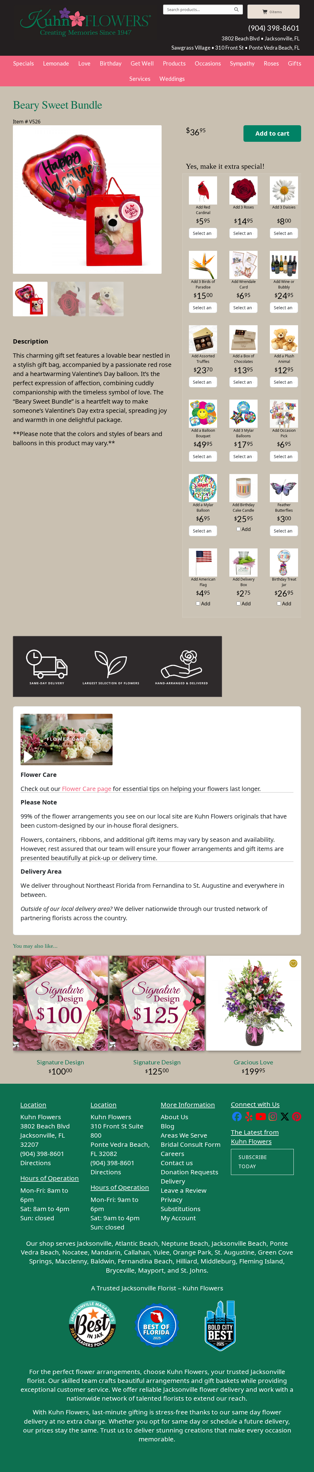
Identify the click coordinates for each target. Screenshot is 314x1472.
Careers (172, 1153)
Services (139, 78)
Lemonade (56, 63)
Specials (23, 63)
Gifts (294, 63)
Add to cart (272, 133)
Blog (167, 1126)
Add (245, 529)
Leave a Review (183, 1190)
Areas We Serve (184, 1135)
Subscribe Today (253, 1162)
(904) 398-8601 (274, 28)
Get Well (142, 63)
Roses (271, 63)
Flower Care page (86, 789)
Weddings (172, 78)
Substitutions (181, 1208)
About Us (174, 1116)
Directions (35, 1162)
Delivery (173, 1181)
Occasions (208, 63)
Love (84, 63)
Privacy (171, 1199)
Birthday (110, 63)
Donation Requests (189, 1172)
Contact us (177, 1162)
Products (174, 63)
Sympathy (242, 63)
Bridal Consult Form (190, 1144)
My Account (178, 1218)
